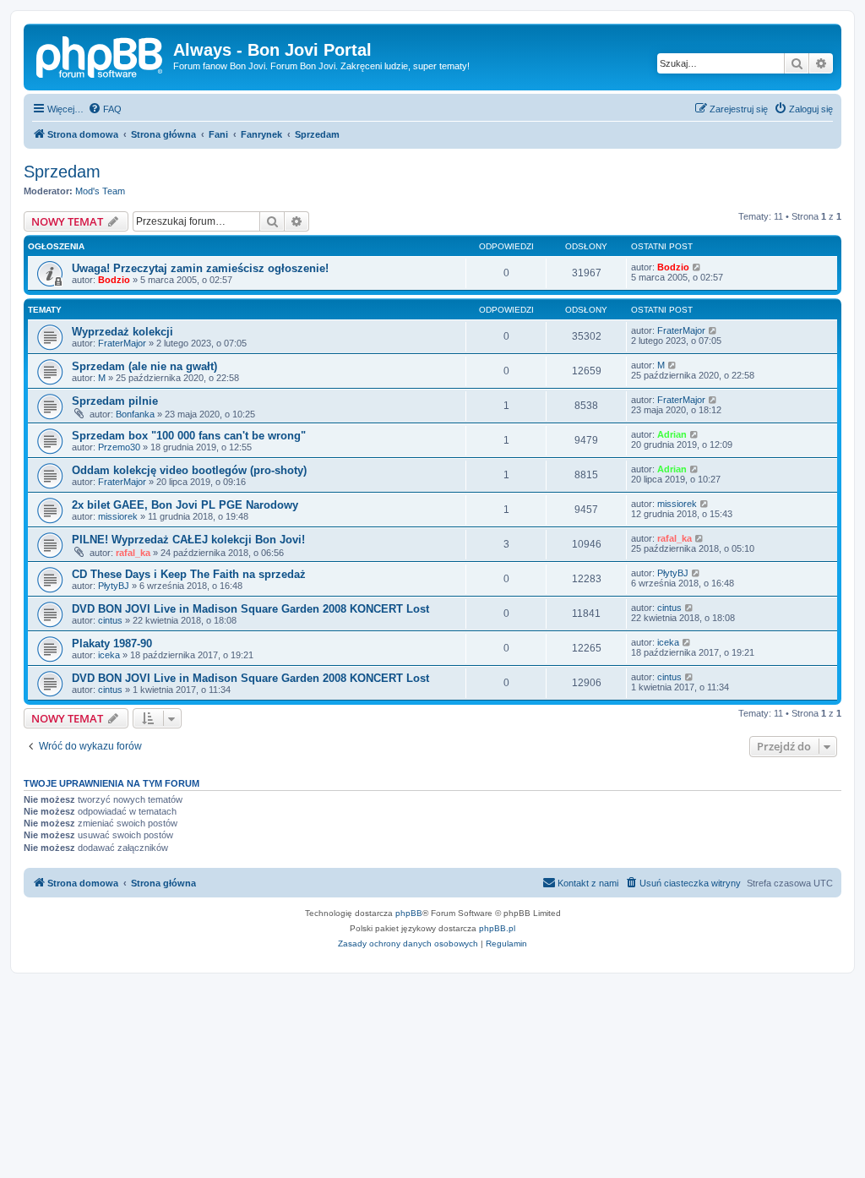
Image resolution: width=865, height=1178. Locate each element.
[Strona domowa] (100, 55)
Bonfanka (135, 414)
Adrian (672, 434)
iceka (109, 655)
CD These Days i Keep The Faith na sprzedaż (189, 574)
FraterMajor (122, 343)
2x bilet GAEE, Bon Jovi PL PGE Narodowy (185, 505)
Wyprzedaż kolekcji (122, 331)
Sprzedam (62, 171)
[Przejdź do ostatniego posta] (697, 267)
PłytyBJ (113, 586)
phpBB (408, 913)
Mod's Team (100, 191)
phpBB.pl (497, 928)
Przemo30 (119, 447)
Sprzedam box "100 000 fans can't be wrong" (189, 435)
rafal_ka (133, 553)
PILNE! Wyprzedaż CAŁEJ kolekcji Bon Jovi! (188, 539)
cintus (110, 620)
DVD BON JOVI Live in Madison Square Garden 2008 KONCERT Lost (250, 609)
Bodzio (114, 280)
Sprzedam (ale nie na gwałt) (144, 366)
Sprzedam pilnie (115, 401)
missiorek (118, 516)
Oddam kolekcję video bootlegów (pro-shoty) (189, 470)
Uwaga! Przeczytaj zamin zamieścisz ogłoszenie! (200, 268)
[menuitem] (105, 109)
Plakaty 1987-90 (112, 643)
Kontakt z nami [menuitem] (588, 883)
